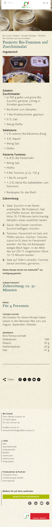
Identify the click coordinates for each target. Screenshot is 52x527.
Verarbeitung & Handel (13, 477)
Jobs (4, 443)
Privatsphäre (8, 461)
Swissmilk (32, 270)
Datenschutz (8, 458)
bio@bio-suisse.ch (11, 427)
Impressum (8, 455)
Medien (6, 452)
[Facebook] (20, 379)
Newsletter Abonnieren (26, 496)
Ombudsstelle (9, 449)
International (8, 480)
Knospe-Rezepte (29, 35)
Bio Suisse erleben (11, 35)
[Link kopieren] (38, 379)
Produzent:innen (10, 475)
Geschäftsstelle (10, 446)
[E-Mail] (34, 379)
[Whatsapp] (29, 379)
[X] (24, 379)
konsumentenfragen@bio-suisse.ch (19, 430)
